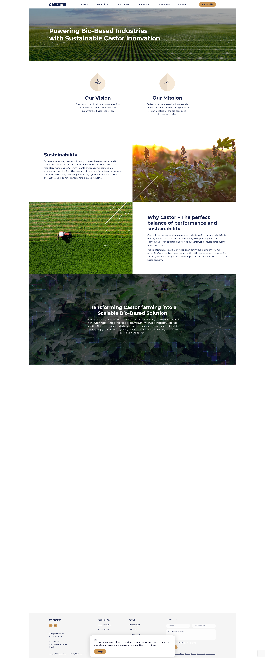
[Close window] (95, 640)
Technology (102, 4)
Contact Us (134, 634)
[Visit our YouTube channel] (55, 625)
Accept (100, 651)
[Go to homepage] (60, 620)
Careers (182, 4)
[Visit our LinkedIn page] (51, 625)
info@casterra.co (56, 634)
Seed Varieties (123, 4)
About (132, 620)
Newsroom (164, 4)
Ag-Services (144, 4)
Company (83, 4)
